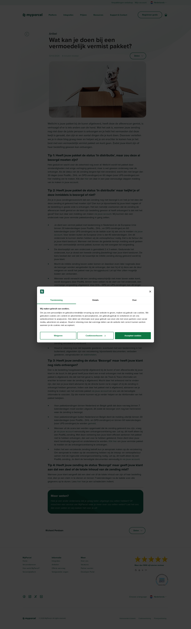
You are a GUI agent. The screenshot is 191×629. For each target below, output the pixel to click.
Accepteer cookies (132, 335)
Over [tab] (134, 300)
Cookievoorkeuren (94, 335)
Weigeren (58, 335)
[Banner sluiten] (150, 291)
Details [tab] (95, 300)
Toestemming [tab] (56, 300)
